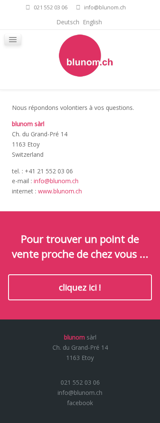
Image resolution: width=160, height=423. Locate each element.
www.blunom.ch (60, 191)
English (92, 22)
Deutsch (68, 22)
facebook (80, 403)
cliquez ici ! (80, 287)
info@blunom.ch (56, 181)
